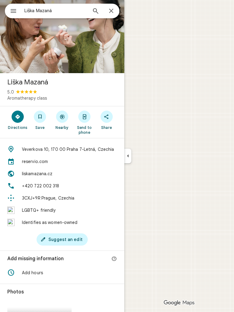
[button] (62, 273)
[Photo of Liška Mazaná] (62, 36)
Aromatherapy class (27, 98)
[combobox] (55, 10)
